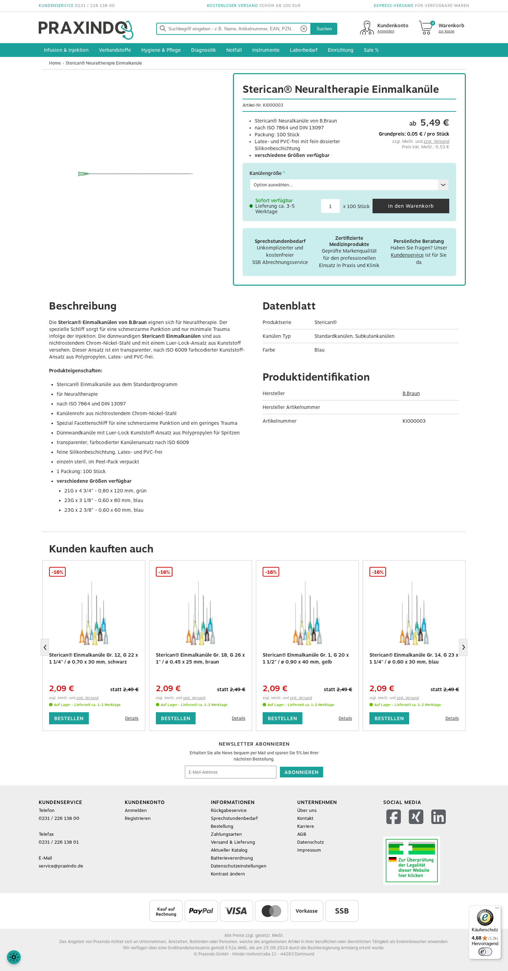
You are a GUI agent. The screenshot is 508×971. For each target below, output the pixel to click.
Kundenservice (407, 255)
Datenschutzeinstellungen (238, 866)
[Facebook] (394, 825)
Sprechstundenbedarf (234, 818)
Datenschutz (310, 842)
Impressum (309, 850)
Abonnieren (301, 772)
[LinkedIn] (439, 825)
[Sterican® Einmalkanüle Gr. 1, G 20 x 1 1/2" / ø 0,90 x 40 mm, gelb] (307, 613)
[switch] (485, 952)
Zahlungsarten (226, 834)
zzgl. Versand (436, 141)
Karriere (305, 826)
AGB (301, 834)
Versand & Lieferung (233, 842)
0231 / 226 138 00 (95, 5)
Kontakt (305, 818)
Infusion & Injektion (66, 50)
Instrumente (266, 50)
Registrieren (138, 818)
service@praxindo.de (61, 866)
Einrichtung (341, 50)
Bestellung (222, 826)
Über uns (307, 810)
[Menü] (497, 909)
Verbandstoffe (115, 50)
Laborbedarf (304, 50)
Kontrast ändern (228, 873)
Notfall (234, 50)
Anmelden (136, 810)
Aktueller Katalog (229, 850)
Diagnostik (203, 50)
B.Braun (411, 393)
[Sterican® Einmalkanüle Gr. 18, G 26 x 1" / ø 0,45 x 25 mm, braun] (200, 613)
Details (132, 718)
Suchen (324, 28)
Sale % (371, 50)
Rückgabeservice (229, 810)
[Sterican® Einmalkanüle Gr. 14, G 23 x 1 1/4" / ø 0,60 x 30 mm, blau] (414, 613)
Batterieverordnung (232, 858)
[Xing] (417, 825)
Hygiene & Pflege (161, 50)
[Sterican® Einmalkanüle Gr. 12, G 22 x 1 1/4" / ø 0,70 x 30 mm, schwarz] (94, 613)
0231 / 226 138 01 (59, 842)
